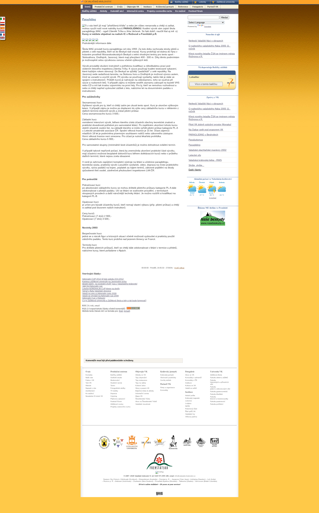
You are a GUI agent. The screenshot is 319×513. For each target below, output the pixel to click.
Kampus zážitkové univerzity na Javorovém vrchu (104, 281)
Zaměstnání (90, 391)
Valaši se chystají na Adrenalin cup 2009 (100, 296)
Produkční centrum (104, 7)
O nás (120, 7)
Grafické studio (116, 377)
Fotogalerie (197, 7)
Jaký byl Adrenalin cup (92, 286)
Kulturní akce (140, 385)
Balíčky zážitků (89, 11)
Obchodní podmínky (168, 377)
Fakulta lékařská (216, 394)
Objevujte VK (133, 7)
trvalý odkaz (179, 268)
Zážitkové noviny (116, 404)
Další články (195, 169)
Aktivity (103, 11)
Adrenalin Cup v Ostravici (93, 298)
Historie (88, 385)
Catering (113, 396)
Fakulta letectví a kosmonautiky (219, 398)
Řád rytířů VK (190, 411)
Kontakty (89, 375)
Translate (207, 26)
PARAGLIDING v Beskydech (203, 134)
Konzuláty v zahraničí (193, 377)
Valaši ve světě (191, 388)
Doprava (113, 393)
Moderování (115, 380)
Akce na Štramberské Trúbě (146, 401)
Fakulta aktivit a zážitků (219, 377)
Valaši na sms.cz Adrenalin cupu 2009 (99, 293)
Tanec (112, 385)
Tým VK (89, 383)
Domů (87, 7)
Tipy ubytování (141, 377)
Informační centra (135, 11)
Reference (183, 7)
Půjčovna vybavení (117, 399)
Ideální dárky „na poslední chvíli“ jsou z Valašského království (109, 284)
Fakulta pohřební (216, 404)
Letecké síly (195, 155)
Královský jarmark (165, 7)
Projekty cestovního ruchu (159, 11)
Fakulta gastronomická (218, 391)
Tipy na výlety (140, 383)
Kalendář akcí (117, 11)
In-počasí (212, 198)
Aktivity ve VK (140, 375)
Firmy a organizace (167, 387)
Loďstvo (188, 403)
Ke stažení (180, 11)
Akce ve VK (189, 375)
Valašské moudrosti (142, 404)
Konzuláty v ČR (191, 380)
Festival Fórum (196, 11)
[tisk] (121, 311)
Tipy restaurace (141, 380)
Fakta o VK (90, 380)
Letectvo (188, 401)
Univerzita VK (216, 371)
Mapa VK (139, 396)
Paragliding (194, 145)
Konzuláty (164, 390)
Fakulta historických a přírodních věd (219, 382)
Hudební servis (116, 383)
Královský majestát (192, 398)
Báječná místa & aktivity (144, 391)
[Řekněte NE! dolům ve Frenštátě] (212, 225)
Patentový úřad (191, 409)
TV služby (114, 391)
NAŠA (187, 406)
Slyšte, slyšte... (196, 165)
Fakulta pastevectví (217, 401)
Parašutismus (196, 139)
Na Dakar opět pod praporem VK (206, 129)
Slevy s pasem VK (142, 388)
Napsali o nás (91, 388)
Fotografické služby (117, 388)
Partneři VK (212, 7)
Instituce (148, 7)
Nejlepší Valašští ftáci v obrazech (206, 40)
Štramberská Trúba (142, 399)
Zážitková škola (216, 375)
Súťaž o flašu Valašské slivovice (96, 291)
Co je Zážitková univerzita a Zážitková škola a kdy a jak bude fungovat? (114, 300)
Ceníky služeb (165, 380)
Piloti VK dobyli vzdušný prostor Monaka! (210, 124)
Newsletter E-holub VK (94, 396)
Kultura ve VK (190, 385)
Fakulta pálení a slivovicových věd (220, 388)
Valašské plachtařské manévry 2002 (207, 150)
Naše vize (89, 377)
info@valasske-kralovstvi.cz (185, 476)
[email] (127, 311)
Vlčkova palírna (191, 417)
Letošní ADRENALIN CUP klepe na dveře (101, 289)
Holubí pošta (190, 395)
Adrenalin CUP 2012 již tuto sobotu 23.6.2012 (103, 279)
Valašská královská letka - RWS (205, 160)
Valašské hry (190, 414)
